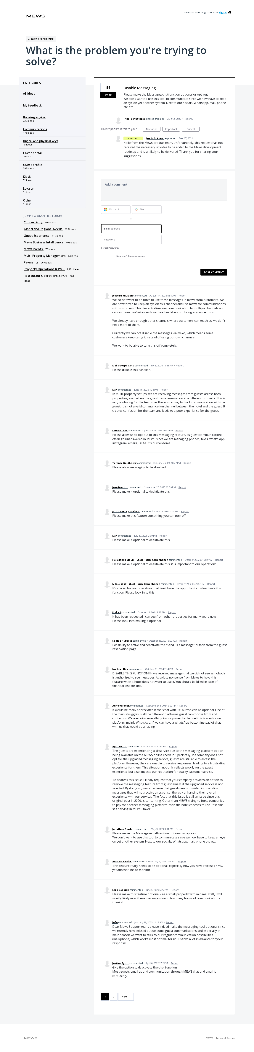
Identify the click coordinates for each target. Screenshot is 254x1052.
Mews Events (34, 249)
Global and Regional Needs (43, 229)
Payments (31, 262)
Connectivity (33, 222)
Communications (35, 129)
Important (172, 129)
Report (182, 295)
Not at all (153, 129)
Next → (126, 996)
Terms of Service (225, 1038)
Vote (108, 95)
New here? (131, 256)
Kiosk (27, 177)
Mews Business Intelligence (44, 242)
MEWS (209, 1038)
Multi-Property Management (45, 256)
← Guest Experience (41, 39)
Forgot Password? (110, 248)
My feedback (32, 105)
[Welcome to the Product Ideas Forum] (36, 16)
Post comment (214, 272)
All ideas (29, 93)
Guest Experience (37, 236)
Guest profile (32, 165)
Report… (189, 118)
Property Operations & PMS (44, 269)
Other (27, 200)
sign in (223, 12)
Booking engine (34, 117)
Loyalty (28, 188)
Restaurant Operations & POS (46, 276)
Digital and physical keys (40, 141)
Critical (193, 129)
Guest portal (32, 153)
